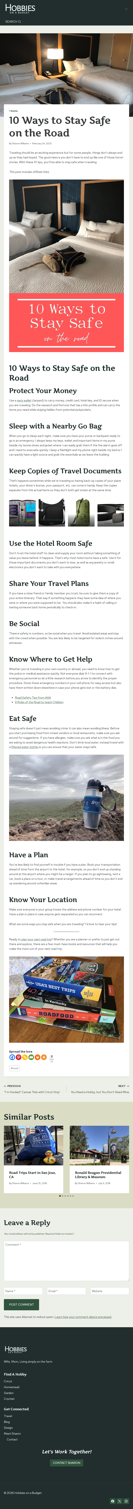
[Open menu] (126, 8)
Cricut (8, 1381)
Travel (13, 111)
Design (8, 1428)
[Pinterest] (18, 1057)
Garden (8, 1393)
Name (10, 1291)
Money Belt (111, 523)
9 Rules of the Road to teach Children (39, 702)
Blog (7, 1422)
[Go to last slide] (9, 1159)
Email (53, 1291)
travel (14, 1068)
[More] (44, 1057)
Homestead (11, 1387)
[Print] (37, 1057)
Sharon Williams (20, 143)
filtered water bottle (24, 747)
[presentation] (33, 1145)
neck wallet (24, 400)
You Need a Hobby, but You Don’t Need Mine (100, 1089)
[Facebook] (12, 1057)
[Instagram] (126, 1501)
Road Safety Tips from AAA (33, 697)
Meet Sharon (12, 1433)
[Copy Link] (25, 1057)
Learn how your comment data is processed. (83, 1317)
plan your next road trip (36, 939)
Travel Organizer (81, 523)
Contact (12, 1439)
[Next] (124, 1159)
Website (97, 1291)
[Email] (31, 1057)
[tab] (60, 1196)
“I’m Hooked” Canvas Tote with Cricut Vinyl (32, 1089)
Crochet (9, 1399)
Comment (13, 1244)
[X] (119, 1501)
